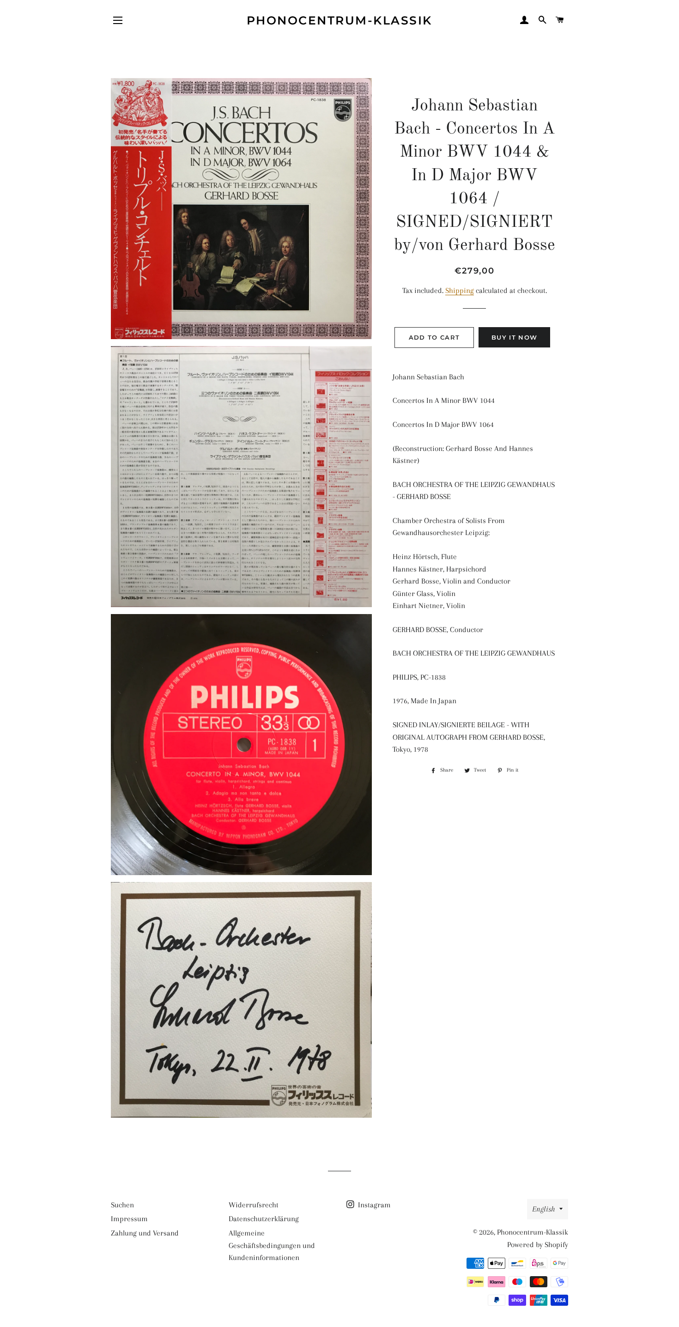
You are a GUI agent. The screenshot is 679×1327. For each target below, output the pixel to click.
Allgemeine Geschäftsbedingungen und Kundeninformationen (272, 1245)
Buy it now (514, 337)
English (543, 1209)
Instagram (373, 1204)
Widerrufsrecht (254, 1204)
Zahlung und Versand (145, 1233)
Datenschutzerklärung (264, 1218)
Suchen (122, 1204)
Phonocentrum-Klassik (339, 20)
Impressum (129, 1218)
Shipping (459, 290)
